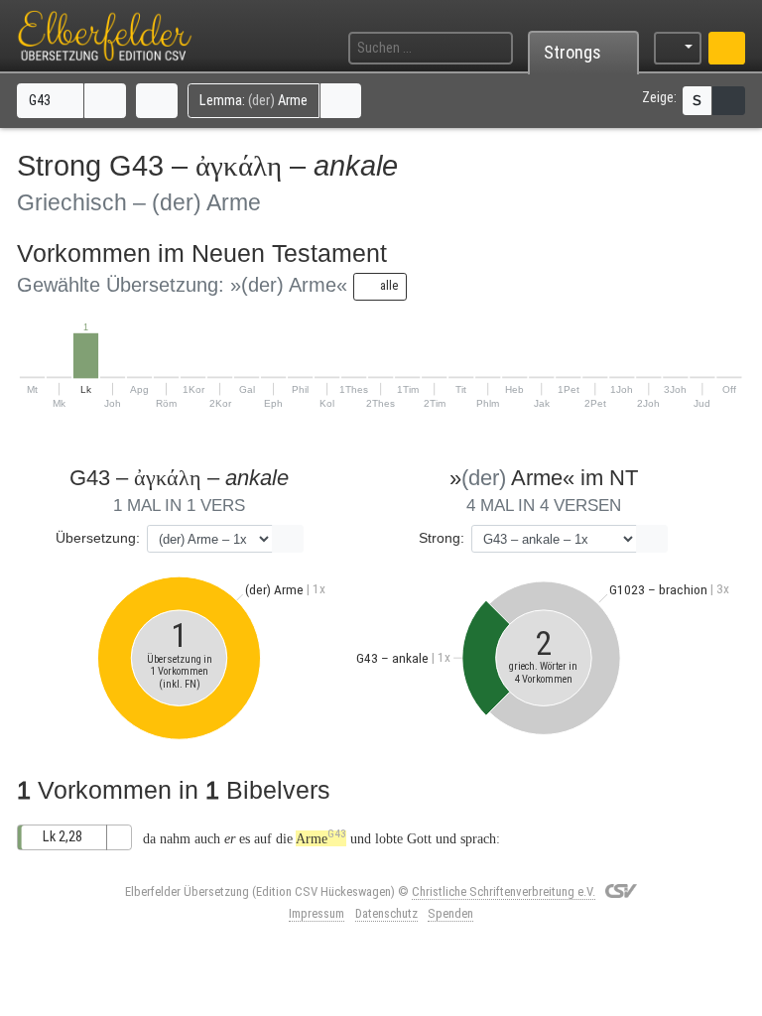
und (360, 838)
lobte (389, 838)
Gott (419, 838)
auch (207, 838)
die (284, 838)
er (229, 838)
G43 (41, 100)
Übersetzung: (98, 538)
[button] (105, 100)
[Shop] (726, 48)
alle (387, 285)
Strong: (441, 538)
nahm (175, 838)
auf (263, 838)
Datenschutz (386, 913)
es (244, 838)
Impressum (316, 913)
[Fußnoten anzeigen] (728, 100)
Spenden (450, 913)
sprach (478, 838)
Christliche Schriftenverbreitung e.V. (503, 891)
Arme (321, 838)
